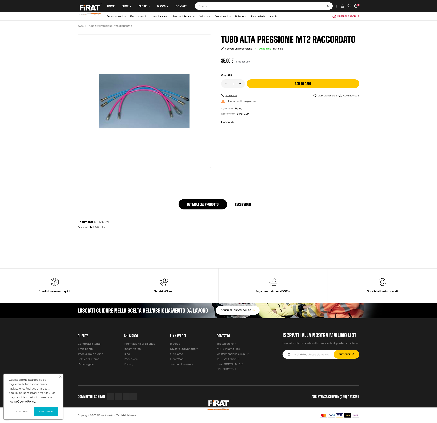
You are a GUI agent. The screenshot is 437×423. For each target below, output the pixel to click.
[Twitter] (118, 396)
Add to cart (303, 84)
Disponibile (265, 48)
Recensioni (243, 204)
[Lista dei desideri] (349, 6)
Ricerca (175, 343)
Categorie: (227, 108)
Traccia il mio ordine (90, 354)
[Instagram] (133, 396)
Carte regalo (86, 364)
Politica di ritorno (88, 359)
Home (238, 108)
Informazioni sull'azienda (139, 343)
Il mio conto (85, 348)
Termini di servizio (181, 364)
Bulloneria (240, 16)
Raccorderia (258, 16)
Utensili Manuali (159, 16)
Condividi (238, 122)
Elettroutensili (138, 16)
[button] (346, 16)
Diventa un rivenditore (184, 348)
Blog (127, 354)
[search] (328, 6)
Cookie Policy (26, 401)
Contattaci (177, 359)
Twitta (243, 122)
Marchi (273, 16)
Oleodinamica (223, 16)
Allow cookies (46, 411)
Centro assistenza (89, 343)
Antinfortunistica (116, 16)
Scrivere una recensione (236, 48)
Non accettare (21, 411)
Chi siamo (176, 354)
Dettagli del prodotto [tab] (203, 204)
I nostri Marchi (132, 348)
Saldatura (204, 16)
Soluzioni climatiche (184, 16)
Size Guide (231, 95)
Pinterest (248, 122)
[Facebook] (110, 396)
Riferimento (228, 113)
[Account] (342, 6)
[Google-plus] (126, 396)
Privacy (128, 364)
